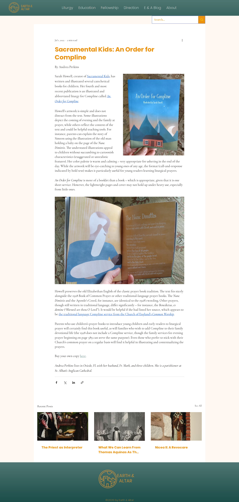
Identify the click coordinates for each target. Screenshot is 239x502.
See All (198, 405)
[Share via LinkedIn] (73, 382)
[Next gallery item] (180, 240)
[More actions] (182, 40)
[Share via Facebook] (56, 382)
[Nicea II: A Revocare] (176, 426)
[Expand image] (119, 240)
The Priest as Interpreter (61, 447)
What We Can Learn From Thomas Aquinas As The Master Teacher (119, 449)
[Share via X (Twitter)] (65, 382)
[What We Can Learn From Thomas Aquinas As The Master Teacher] (119, 426)
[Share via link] (82, 382)
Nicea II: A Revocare (171, 447)
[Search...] (201, 19)
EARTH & (125, 476)
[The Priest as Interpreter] (62, 426)
